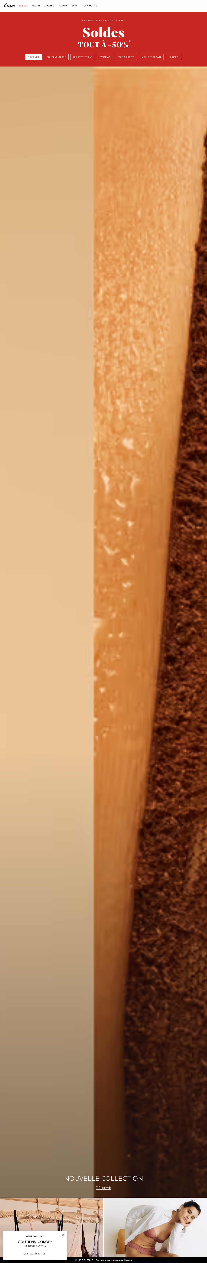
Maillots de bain (151, 57)
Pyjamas (105, 57)
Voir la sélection (35, 1253)
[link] (36, 6)
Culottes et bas (82, 57)
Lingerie (173, 57)
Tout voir (33, 57)
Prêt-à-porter (126, 57)
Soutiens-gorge (56, 57)
